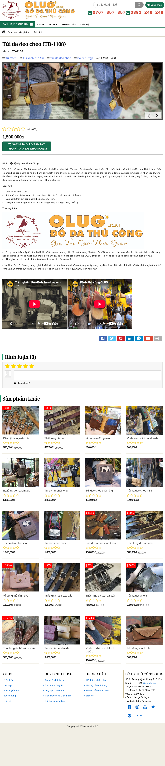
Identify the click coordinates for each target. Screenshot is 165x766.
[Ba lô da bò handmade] (20, 472)
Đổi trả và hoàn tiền (55, 701)
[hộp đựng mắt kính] (144, 630)
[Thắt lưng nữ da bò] (62, 420)
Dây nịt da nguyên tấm (16, 438)
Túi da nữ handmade (56, 648)
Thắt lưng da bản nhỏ (139, 543)
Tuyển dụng (10, 695)
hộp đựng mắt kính (138, 648)
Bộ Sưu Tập (85, 58)
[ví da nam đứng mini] (103, 420)
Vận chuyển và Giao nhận (58, 695)
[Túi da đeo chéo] (45, 91)
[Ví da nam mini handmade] (144, 420)
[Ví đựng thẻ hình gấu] (20, 577)
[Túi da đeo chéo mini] (144, 472)
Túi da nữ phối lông (56, 490)
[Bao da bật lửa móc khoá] (103, 525)
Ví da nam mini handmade (142, 438)
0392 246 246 (147, 12)
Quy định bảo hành (54, 690)
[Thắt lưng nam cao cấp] (62, 577)
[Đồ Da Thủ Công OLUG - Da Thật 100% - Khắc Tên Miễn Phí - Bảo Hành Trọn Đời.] (37, 10)
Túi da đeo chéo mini (139, 490)
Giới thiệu (9, 680)
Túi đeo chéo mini (55, 543)
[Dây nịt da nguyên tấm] (20, 420)
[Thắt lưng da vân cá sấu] (103, 577)
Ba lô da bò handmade (16, 490)
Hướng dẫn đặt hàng (96, 685)
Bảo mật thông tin (54, 685)
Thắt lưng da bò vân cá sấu (19, 648)
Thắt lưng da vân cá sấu (100, 595)
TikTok (139, 715)
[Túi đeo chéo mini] (62, 525)
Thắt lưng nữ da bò (55, 438)
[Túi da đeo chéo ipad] (20, 525)
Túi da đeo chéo (60, 58)
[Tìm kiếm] (139, 5)
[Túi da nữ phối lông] (62, 472)
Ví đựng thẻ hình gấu (15, 595)
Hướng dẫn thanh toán (97, 690)
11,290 (103, 58)
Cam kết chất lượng (55, 680)
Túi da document (137, 595)
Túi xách (10, 58)
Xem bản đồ (149, 683)
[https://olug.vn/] (3, 32)
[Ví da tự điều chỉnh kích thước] (103, 630)
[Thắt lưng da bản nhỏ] (144, 525)
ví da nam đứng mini (98, 438)
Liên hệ (7, 701)
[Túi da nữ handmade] (62, 630)
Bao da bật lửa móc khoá (101, 543)
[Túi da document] (144, 577)
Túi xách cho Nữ (33, 58)
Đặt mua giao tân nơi (27, 146)
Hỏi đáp (8, 685)
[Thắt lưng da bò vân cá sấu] (20, 630)
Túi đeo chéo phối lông (99, 490)
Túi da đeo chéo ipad (15, 543)
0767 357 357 (109, 12)
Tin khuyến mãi (11, 690)
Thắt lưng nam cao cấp (58, 595)
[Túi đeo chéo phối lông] (103, 472)
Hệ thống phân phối (96, 680)
